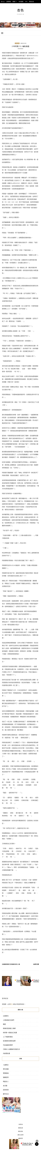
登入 (11, 1004)
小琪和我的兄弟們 (8, 1020)
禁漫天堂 (31, 1)
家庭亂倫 (17, 43)
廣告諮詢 (20, 1131)
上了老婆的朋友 (8, 1037)
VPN (26, 1)
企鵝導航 (8, 1)
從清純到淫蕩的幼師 (9, 1041)
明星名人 (6, 1081)
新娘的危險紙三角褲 (9, 1028)
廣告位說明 (20, 1134)
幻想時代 (6, 1016)
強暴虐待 (6, 1077)
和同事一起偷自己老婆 (10, 1032)
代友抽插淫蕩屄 (8, 1045)
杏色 (20, 10)
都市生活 (6, 1094)
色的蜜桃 (21, 1)
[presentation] (2, 26)
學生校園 (6, 1069)
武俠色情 (6, 1090)
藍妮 (4, 1024)
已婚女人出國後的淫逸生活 (11, 1049)
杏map (2, 1)
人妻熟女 (6, 1065)
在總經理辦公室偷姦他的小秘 (11, 964)
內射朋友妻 (6, 1053)
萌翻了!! (15, 1)
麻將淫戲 (36, 964)
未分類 (5, 1085)
